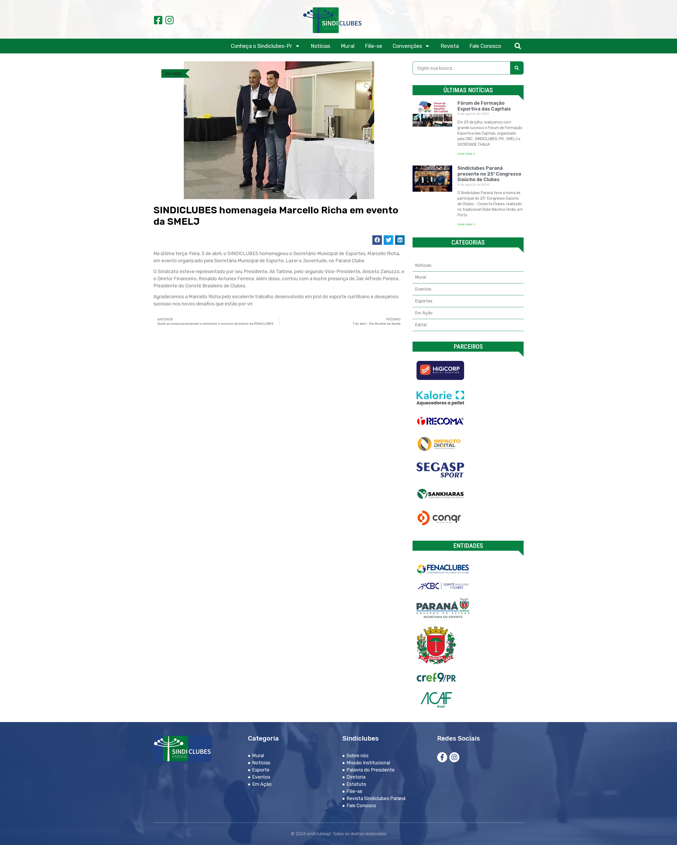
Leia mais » (466, 153)
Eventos (423, 289)
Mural (347, 46)
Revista (450, 46)
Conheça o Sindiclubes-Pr (261, 46)
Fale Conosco (485, 46)
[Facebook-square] (158, 20)
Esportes (423, 301)
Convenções (407, 46)
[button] (518, 46)
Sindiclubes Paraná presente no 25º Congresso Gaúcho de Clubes (489, 173)
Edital (421, 324)
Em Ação (173, 73)
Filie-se (373, 46)
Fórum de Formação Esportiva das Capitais (484, 106)
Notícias (320, 46)
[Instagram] (169, 20)
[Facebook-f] (442, 757)
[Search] (516, 68)
